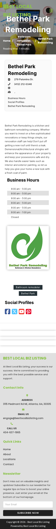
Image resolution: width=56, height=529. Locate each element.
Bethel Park (24, 44)
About (7, 454)
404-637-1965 (11, 432)
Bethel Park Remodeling (21, 106)
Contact (8, 464)
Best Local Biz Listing (17, 10)
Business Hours (16, 98)
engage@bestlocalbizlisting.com (23, 418)
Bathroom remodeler (28, 287)
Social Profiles (16, 102)
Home (6, 40)
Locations (9, 459)
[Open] (51, 11)
